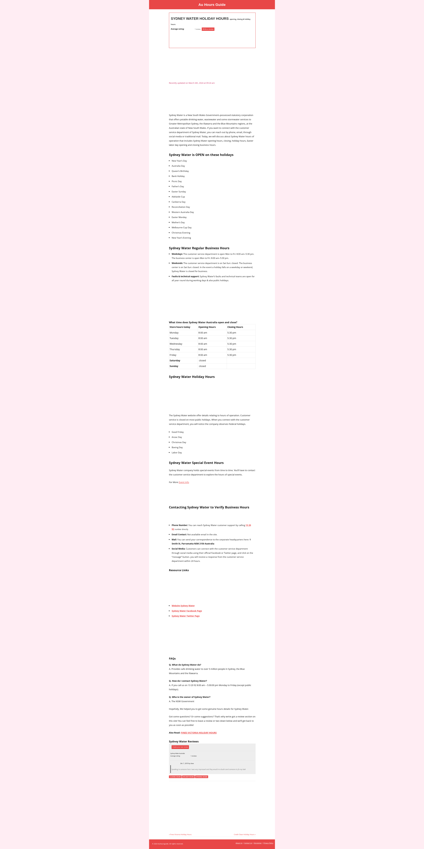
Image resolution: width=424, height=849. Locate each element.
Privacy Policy (268, 843)
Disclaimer (258, 843)
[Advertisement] (179, 38)
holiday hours (188, 777)
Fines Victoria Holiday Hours (181, 834)
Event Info (184, 482)
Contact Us (248, 843)
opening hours (201, 777)
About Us (239, 843)
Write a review (208, 29)
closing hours (175, 777)
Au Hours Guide (212, 5)
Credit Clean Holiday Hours (244, 834)
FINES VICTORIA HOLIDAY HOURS (199, 732)
